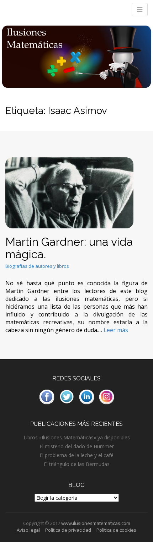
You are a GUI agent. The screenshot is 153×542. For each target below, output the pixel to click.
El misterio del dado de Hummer (76, 446)
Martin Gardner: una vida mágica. (69, 248)
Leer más (116, 330)
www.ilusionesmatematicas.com (95, 523)
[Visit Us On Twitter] (66, 396)
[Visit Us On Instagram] (106, 396)
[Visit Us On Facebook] (47, 396)
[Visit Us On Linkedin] (86, 396)
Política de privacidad (68, 530)
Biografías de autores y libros (37, 266)
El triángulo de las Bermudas (77, 464)
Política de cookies (116, 530)
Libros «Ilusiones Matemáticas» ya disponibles (76, 437)
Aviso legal (28, 530)
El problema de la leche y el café (76, 455)
